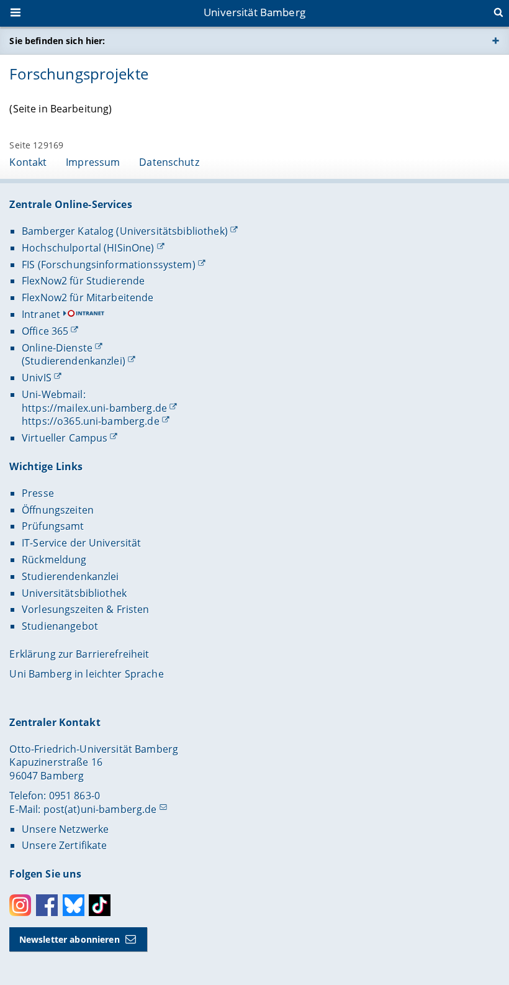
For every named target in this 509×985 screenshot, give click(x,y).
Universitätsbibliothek (74, 593)
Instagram (20, 905)
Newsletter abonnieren (69, 939)
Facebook (47, 905)
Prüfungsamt (53, 526)
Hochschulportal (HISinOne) (88, 248)
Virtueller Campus (64, 438)
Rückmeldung (54, 559)
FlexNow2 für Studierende (83, 281)
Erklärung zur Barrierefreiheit (79, 654)
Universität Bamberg (254, 12)
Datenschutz (169, 162)
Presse (38, 493)
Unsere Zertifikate (64, 845)
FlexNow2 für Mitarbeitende (88, 297)
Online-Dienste (57, 348)
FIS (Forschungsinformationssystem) (109, 264)
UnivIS (37, 377)
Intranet (41, 314)
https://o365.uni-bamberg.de (91, 421)
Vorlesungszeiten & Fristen (86, 609)
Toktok (99, 905)
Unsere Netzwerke (65, 829)
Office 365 (45, 331)
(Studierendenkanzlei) (73, 361)
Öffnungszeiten (58, 510)
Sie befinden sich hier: (57, 41)
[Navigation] (16, 13)
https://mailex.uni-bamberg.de (94, 408)
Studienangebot (60, 626)
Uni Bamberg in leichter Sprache (86, 674)
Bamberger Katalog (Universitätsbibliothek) (125, 231)
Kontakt (28, 162)
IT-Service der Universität (82, 543)
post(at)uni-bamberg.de (100, 809)
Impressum (93, 162)
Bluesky (73, 905)
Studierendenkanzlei (70, 576)
